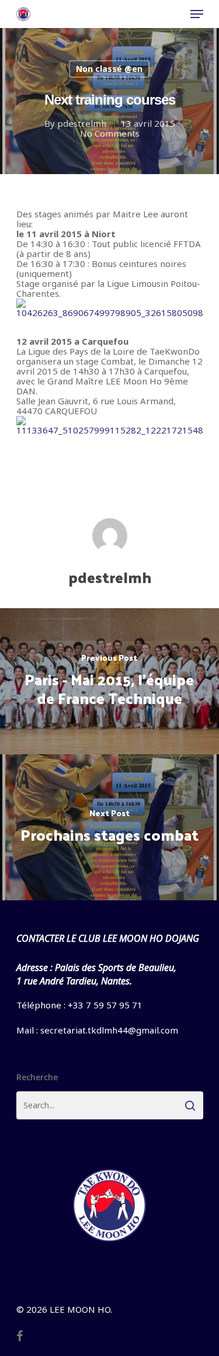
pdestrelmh (81, 123)
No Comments (110, 133)
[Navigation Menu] (196, 14)
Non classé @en (109, 68)
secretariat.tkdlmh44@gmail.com (109, 1030)
